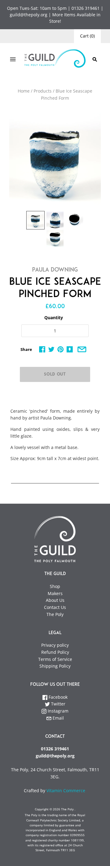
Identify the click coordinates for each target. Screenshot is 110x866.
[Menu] (12, 59)
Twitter (57, 704)
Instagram (57, 711)
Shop (55, 586)
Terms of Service (55, 659)
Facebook (57, 697)
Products (43, 91)
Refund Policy (55, 652)
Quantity (53, 317)
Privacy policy (55, 645)
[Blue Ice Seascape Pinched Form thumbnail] (35, 220)
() (87, 36)
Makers (55, 593)
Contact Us (55, 607)
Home (24, 91)
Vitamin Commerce (66, 790)
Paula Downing (55, 270)
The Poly (55, 614)
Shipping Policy (55, 666)
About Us (55, 600)
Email (57, 718)
